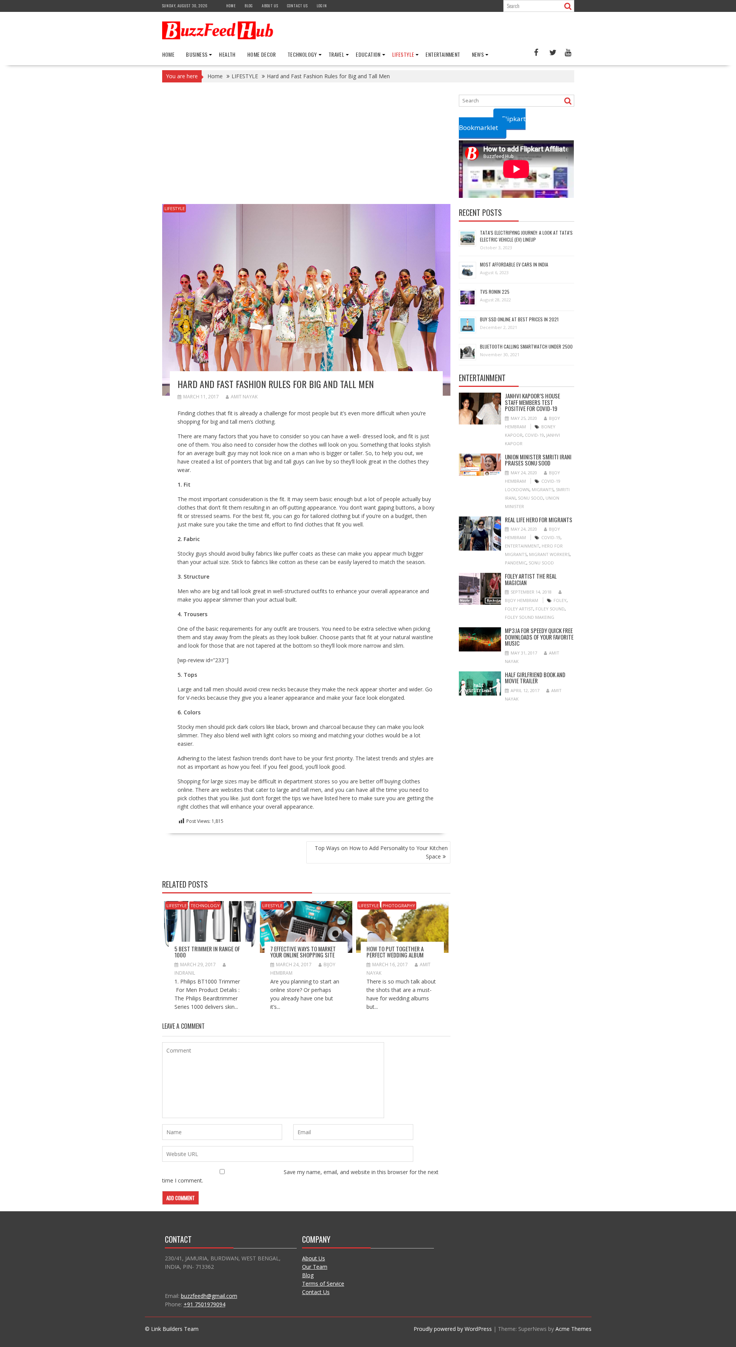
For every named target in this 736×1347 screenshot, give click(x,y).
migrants (543, 489)
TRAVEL (336, 54)
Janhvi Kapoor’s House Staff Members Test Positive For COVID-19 (532, 402)
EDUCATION (368, 54)
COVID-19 (534, 435)
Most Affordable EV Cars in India (514, 264)
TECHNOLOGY (302, 54)
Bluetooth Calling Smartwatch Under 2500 (526, 346)
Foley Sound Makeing (529, 617)
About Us (313, 1258)
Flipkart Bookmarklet (492, 123)
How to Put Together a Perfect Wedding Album (395, 951)
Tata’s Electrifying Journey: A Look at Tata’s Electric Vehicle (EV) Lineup (526, 236)
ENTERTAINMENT (443, 54)
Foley (560, 600)
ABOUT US (270, 5)
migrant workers (549, 554)
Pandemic (515, 563)
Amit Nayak (244, 396)
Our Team (314, 1266)
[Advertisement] (306, 147)
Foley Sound (550, 609)
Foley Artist (519, 609)
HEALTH (227, 54)
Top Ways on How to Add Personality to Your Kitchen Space (381, 852)
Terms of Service (323, 1283)
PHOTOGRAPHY (399, 905)
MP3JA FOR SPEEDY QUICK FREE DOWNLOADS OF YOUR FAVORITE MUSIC (539, 636)
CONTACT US (297, 5)
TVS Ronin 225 (494, 291)
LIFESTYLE (403, 54)
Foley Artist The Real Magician (531, 579)
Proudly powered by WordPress (453, 1328)
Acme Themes (573, 1328)
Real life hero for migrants (538, 519)
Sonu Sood (530, 498)
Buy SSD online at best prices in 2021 (519, 319)
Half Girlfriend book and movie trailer (535, 677)
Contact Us (316, 1292)
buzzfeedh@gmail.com (209, 1295)
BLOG (249, 5)
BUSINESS (196, 54)
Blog (308, 1275)
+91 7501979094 (204, 1304)
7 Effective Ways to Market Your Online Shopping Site (303, 951)
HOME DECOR (261, 54)
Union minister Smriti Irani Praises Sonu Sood (538, 459)
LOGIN (322, 5)
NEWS (478, 54)
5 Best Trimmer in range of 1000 (207, 951)
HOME (231, 5)
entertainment (522, 546)
